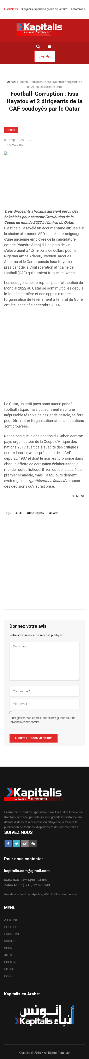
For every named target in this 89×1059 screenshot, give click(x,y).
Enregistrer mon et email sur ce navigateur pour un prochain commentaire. (43, 720)
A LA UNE (11, 920)
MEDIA (9, 969)
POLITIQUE (11, 927)
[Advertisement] (44, 356)
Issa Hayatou (37, 513)
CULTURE (10, 962)
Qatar (54, 513)
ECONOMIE (12, 934)
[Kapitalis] (44, 29)
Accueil (11, 82)
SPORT (11, 130)
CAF (20, 513)
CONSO (9, 976)
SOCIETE (10, 941)
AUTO (8, 955)
